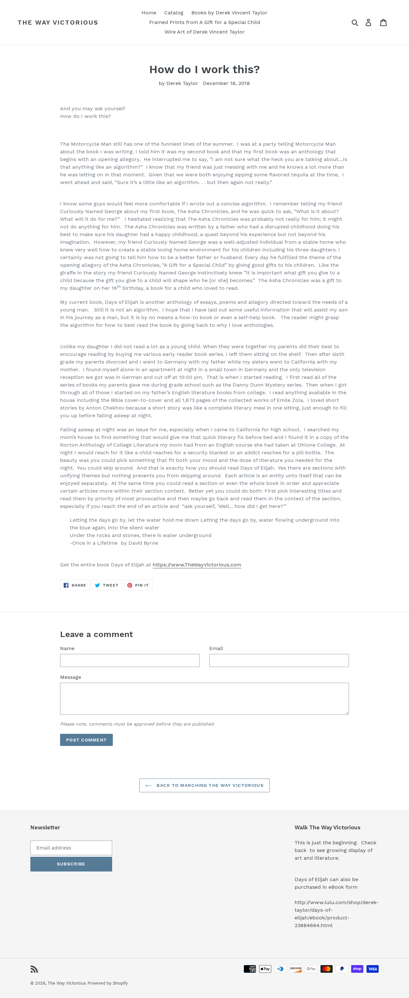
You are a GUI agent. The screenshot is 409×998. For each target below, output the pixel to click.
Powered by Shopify (108, 983)
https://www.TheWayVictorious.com (197, 565)
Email (216, 648)
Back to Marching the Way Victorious (209, 785)
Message (70, 677)
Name (67, 648)
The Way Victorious (58, 22)
